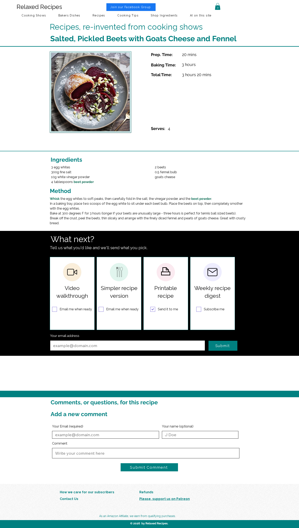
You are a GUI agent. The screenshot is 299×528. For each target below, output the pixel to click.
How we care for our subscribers (87, 492)
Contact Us (69, 499)
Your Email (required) (67, 426)
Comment (59, 443)
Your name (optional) (177, 426)
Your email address (64, 336)
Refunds (146, 492)
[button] (217, 6)
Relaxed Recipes (39, 6)
